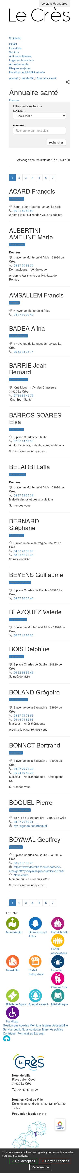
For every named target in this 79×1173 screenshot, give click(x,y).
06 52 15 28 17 (23, 352)
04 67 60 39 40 (23, 315)
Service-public (12, 1029)
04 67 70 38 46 (23, 598)
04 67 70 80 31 (23, 822)
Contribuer (10, 1033)
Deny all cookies (56, 1161)
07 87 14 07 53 (23, 441)
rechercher (56, 142)
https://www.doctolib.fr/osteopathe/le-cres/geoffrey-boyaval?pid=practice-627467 (37, 869)
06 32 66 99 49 (23, 672)
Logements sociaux (21, 60)
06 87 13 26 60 (23, 635)
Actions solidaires (20, 56)
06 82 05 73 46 (23, 555)
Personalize (40, 1167)
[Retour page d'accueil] (39, 14)
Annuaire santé (19, 64)
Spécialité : (19, 111)
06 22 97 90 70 (23, 863)
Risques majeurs (20, 68)
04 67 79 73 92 (23, 715)
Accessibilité (60, 1025)
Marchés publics (52, 1029)
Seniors (14, 52)
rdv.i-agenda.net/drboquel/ (31, 826)
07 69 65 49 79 (23, 395)
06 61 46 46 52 (23, 211)
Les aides (15, 48)
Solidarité (15, 38)
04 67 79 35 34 (23, 495)
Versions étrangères (54, 3)
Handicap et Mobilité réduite (27, 72)
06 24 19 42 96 (23, 773)
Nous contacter (31, 1029)
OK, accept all (24, 1161)
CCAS (13, 44)
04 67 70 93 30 (23, 265)
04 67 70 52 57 (23, 551)
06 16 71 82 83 (23, 719)
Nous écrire (21, 875)
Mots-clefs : (19, 125)
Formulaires (25, 1033)
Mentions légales (40, 1025)
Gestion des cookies (16, 1025)
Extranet (39, 1033)
